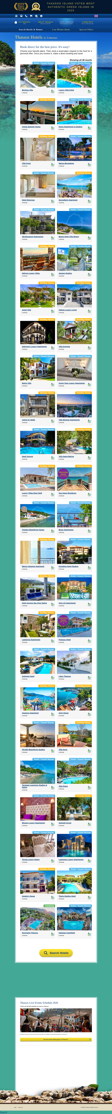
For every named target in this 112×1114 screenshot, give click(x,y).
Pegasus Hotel (65, 640)
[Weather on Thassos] (36, 16)
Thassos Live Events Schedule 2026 (39, 1002)
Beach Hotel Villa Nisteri (69, 237)
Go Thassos (24, 22)
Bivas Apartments (66, 530)
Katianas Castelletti (67, 933)
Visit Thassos (66, 22)
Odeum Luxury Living (68, 310)
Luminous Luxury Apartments (71, 859)
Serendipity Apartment (68, 200)
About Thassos (45, 22)
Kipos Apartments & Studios (70, 127)
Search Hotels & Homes (31, 29)
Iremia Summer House (31, 127)
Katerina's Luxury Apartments (34, 347)
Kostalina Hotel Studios (68, 566)
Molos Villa (26, 383)
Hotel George (27, 456)
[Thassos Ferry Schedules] (16, 16)
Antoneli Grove (65, 823)
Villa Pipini (63, 786)
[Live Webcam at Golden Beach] (31, 16)
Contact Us (20, 1107)
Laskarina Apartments (31, 640)
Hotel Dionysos (28, 200)
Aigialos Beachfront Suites (33, 530)
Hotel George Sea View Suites (34, 603)
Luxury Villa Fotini (66, 90)
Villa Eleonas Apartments (69, 420)
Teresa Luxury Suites (31, 859)
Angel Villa (26, 310)
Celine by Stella (28, 420)
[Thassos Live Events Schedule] (41, 16)
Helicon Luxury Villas (31, 273)
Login (15, 1107)
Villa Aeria (63, 750)
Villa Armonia (64, 347)
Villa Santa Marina (66, 456)
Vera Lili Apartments (67, 603)
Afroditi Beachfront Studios (33, 750)
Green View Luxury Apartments (72, 383)
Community (88, 22)
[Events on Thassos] (56, 1020)
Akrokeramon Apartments (32, 237)
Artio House (64, 713)
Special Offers (86, 29)
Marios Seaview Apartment (33, 566)
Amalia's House (28, 896)
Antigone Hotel (28, 676)
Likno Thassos (65, 676)
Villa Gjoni (26, 163)
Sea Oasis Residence (67, 493)
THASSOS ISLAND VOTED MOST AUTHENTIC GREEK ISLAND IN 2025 (71, 7)
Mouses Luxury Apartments (33, 823)
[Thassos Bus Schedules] (21, 16)
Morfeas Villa (27, 90)
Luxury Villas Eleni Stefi (32, 493)
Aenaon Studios (65, 273)
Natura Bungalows (66, 163)
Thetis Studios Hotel (67, 896)
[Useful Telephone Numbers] (26, 16)
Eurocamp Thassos (30, 933)
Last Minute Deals (61, 29)
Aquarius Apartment (30, 713)
